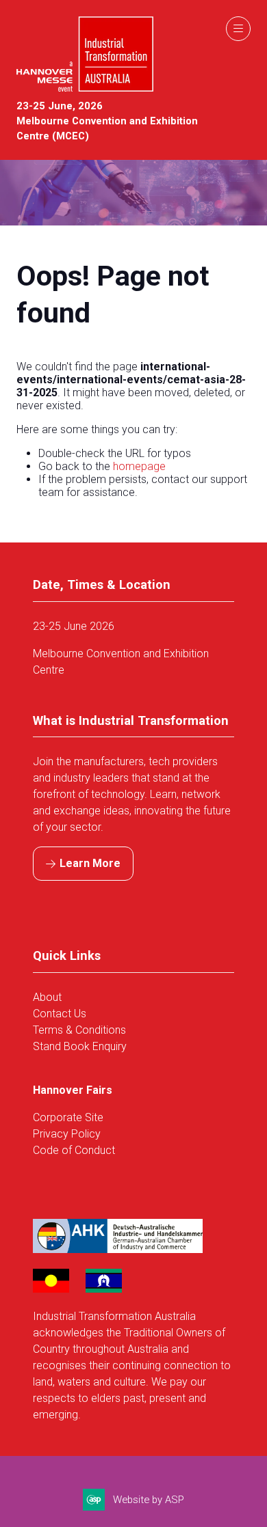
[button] (238, 28)
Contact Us (59, 1013)
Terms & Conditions (79, 1029)
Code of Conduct (74, 1150)
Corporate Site (68, 1117)
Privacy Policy (67, 1133)
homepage (139, 466)
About (48, 997)
